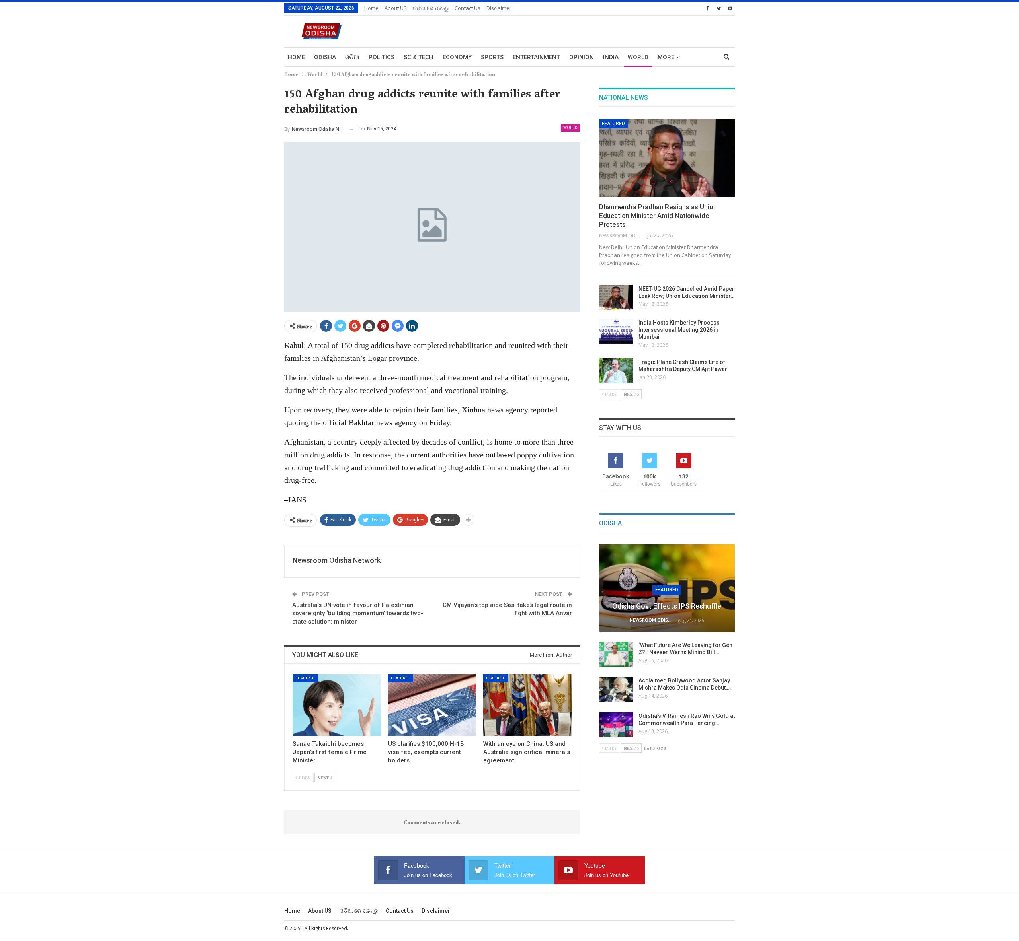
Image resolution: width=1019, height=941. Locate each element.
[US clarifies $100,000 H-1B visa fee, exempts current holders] (432, 705)
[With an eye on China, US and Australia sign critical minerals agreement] (527, 705)
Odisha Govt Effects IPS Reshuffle (666, 606)
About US (396, 8)
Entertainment (536, 57)
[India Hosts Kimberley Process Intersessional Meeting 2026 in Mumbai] (616, 331)
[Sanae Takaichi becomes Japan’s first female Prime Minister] (337, 705)
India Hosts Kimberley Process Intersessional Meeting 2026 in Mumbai (679, 329)
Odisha (325, 57)
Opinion (581, 57)
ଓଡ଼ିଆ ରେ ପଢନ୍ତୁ (431, 8)
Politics (381, 57)
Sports (492, 57)
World (638, 57)
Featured (305, 678)
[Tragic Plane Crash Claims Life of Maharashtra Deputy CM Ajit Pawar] (616, 371)
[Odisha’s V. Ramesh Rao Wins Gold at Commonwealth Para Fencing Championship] (616, 725)
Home (371, 8)
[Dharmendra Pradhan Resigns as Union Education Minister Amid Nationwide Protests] (667, 158)
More (666, 57)
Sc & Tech (418, 57)
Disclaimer (498, 8)
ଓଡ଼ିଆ (352, 57)
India (611, 57)
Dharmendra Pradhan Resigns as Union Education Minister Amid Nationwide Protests (658, 215)
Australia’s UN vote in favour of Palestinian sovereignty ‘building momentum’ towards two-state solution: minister (357, 613)
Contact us (467, 8)
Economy (457, 57)
